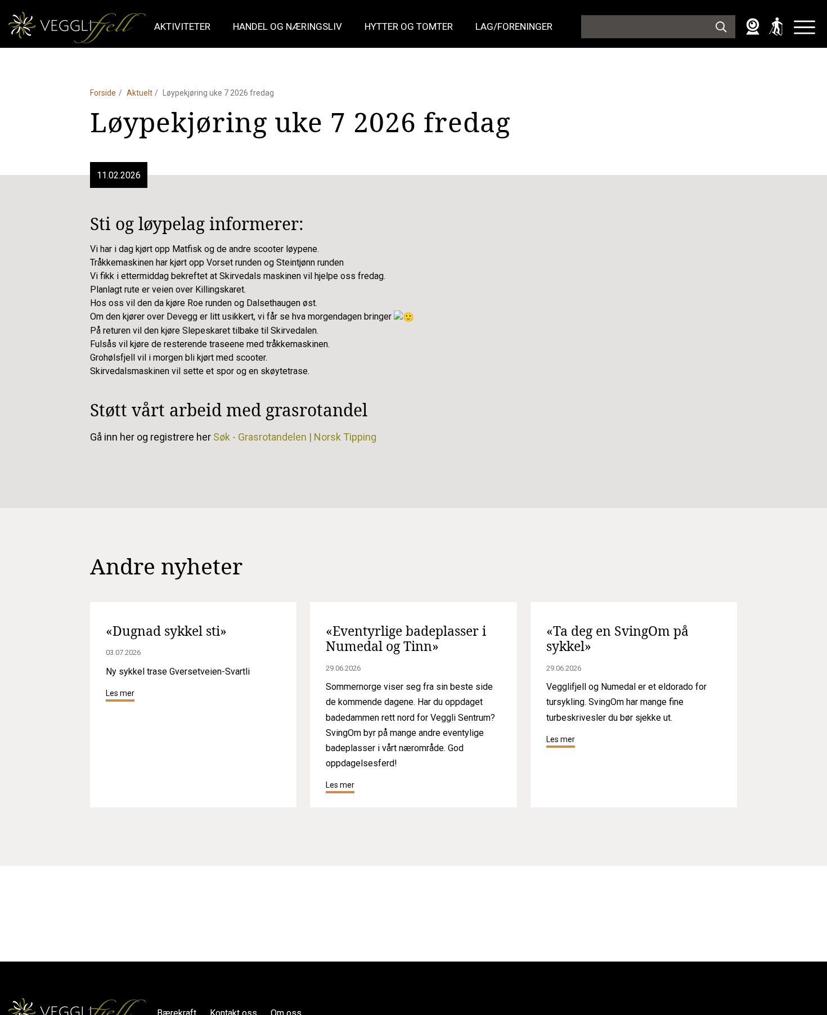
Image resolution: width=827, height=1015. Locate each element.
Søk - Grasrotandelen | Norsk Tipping (294, 437)
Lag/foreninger (513, 26)
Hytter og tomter (409, 26)
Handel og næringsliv (287, 26)
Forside (103, 92)
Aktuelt (139, 92)
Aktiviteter (182, 26)
